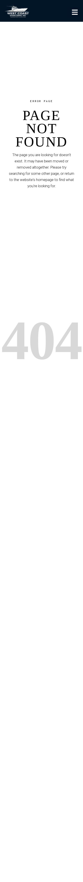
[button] (75, 12)
